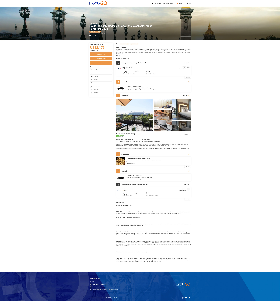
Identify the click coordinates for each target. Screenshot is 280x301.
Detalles (188, 77)
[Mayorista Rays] (183, 284)
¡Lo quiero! (101, 63)
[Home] (183, 298)
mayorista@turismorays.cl (98, 286)
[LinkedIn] (189, 298)
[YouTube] (186, 298)
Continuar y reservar (101, 58)
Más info (118, 55)
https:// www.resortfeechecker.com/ (134, 234)
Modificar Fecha (101, 54)
